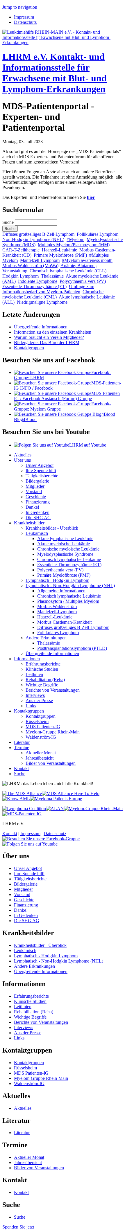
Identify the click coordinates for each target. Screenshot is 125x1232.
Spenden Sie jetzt (18, 1226)
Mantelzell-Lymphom (40, 260)
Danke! (32, 507)
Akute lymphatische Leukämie (65, 538)
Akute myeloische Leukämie (63, 543)
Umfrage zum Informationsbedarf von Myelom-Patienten (48, 289)
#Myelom (75, 239)
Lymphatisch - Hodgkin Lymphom (57, 580)
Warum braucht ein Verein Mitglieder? (49, 337)
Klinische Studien (42, 669)
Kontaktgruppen (29, 347)
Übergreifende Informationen (40, 326)
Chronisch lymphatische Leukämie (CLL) (68, 270)
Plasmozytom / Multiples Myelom (68, 601)
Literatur (22, 742)
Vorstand (34, 491)
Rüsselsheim (37, 721)
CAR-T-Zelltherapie (21, 249)
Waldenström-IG (41, 737)
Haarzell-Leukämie (59, 249)
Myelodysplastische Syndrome (65, 554)
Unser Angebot (39, 465)
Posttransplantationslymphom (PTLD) (72, 648)
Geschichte (36, 496)
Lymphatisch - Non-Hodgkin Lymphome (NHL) (70, 585)
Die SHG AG (38, 517)
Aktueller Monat (41, 752)
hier (91, 197)
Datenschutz (25, 22)
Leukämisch (37, 533)
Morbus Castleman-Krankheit (64, 622)
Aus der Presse (39, 700)
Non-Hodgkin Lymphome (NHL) (33, 239)
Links (31, 705)
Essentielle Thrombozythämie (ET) (34, 286)
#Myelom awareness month (87, 260)
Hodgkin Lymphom (20, 276)
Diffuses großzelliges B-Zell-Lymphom (38, 234)
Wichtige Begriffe (42, 684)
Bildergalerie (37, 481)
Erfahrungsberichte (43, 663)
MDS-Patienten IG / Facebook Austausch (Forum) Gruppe (67, 396)
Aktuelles (22, 454)
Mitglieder (35, 486)
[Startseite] (62, 42)
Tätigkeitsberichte (42, 475)
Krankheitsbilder (29, 522)
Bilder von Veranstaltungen (51, 763)
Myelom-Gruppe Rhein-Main (53, 731)
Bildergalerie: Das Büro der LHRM (46, 342)
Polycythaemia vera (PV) (83, 281)
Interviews (35, 695)
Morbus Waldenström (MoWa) (30, 265)
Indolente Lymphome (37, 281)
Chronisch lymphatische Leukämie (69, 559)
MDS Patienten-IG (43, 726)
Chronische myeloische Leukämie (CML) (52, 294)
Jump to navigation (19, 7)
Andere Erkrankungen (46, 637)
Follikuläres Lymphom (97, 234)
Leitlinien (34, 674)
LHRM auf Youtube (87, 445)
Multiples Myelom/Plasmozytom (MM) (74, 244)
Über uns (22, 460)
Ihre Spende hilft (41, 470)
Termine (21, 747)
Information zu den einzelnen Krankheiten (52, 332)
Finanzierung (38, 501)
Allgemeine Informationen (61, 590)
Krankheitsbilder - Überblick (52, 528)
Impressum (24, 17)
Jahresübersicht (39, 758)
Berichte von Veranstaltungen (53, 690)
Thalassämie (52, 276)
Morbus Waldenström (57, 606)
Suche (8, 222)
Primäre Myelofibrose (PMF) (60, 255)
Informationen (27, 658)
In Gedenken (37, 512)
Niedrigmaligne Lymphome (42, 302)
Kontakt (21, 768)
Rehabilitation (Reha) (45, 679)
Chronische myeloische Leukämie (68, 548)
